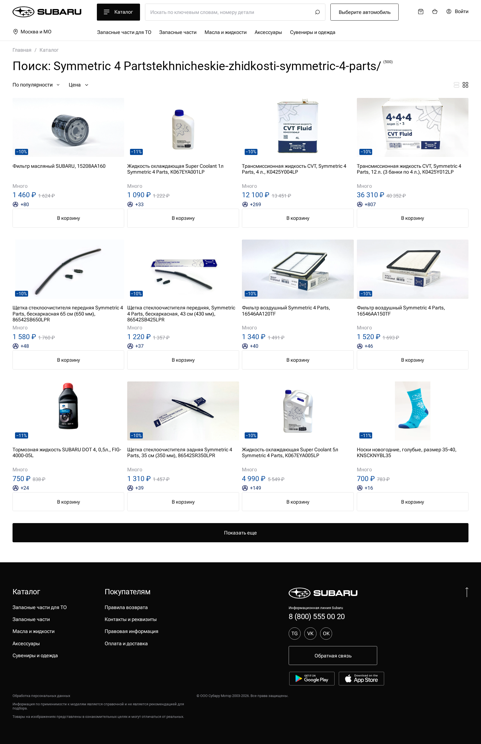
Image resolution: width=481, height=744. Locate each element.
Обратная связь (333, 656)
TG (294, 633)
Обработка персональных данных (41, 696)
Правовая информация (131, 631)
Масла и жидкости (226, 32)
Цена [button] (75, 85)
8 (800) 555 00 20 (317, 616)
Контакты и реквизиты (131, 619)
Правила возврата (126, 607)
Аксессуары (268, 32)
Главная (22, 50)
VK (310, 633)
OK (326, 633)
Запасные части (178, 32)
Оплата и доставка (126, 643)
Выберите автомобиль (365, 12)
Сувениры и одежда (312, 32)
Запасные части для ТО (124, 32)
